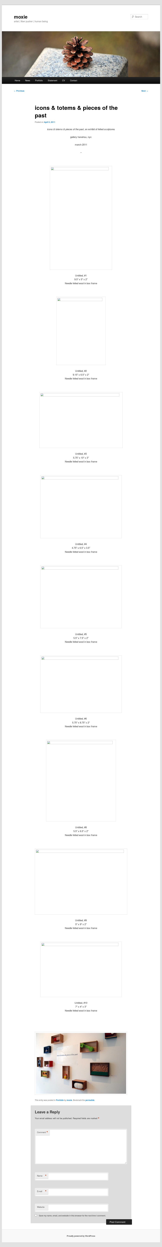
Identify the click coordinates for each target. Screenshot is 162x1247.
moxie (21, 16)
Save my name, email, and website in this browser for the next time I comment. (72, 1215)
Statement (52, 80)
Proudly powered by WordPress (81, 1235)
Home (17, 80)
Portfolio (39, 80)
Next (144, 90)
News (27, 80)
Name (42, 1175)
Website (40, 1206)
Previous (19, 90)
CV (63, 80)
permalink (89, 1100)
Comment (42, 1132)
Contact (73, 80)
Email (42, 1191)
